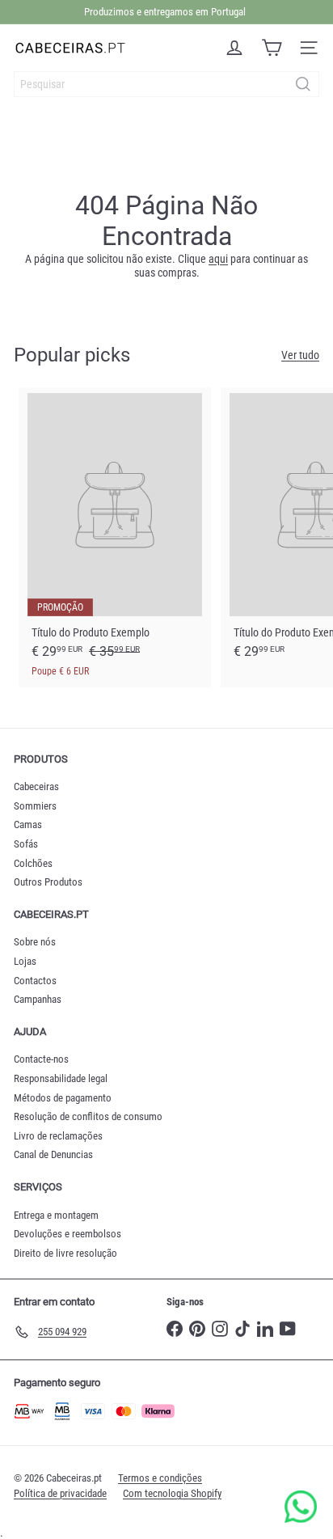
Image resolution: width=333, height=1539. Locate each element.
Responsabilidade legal (60, 1078)
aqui (218, 258)
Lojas (25, 961)
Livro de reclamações (58, 1136)
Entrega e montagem (56, 1215)
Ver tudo (300, 355)
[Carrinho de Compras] (271, 47)
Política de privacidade (60, 1493)
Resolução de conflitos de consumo (88, 1116)
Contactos (35, 981)
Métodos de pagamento (63, 1098)
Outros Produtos (48, 882)
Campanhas (37, 999)
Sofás (26, 844)
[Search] (303, 84)
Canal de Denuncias (53, 1154)
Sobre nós (35, 942)
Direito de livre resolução (65, 1253)
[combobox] (166, 84)
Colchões (33, 863)
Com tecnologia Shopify (172, 1493)
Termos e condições (160, 1478)
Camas (28, 824)
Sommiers (35, 806)
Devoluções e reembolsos (67, 1234)
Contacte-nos (41, 1059)
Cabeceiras (36, 786)
